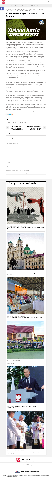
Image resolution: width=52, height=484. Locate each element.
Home (7, 5)
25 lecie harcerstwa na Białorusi (14, 362)
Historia (9, 271)
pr (42, 111)
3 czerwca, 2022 (39, 9)
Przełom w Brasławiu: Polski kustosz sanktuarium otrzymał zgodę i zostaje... (25, 452)
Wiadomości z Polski (23, 9)
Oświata (14, 360)
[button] (2, 8)
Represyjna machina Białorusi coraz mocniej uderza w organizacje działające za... (25, 228)
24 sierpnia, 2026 (10, 453)
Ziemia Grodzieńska (26, 271)
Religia (13, 271)
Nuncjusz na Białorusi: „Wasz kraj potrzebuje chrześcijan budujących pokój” (25, 317)
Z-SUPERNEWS (32, 9)
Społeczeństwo (14, 9)
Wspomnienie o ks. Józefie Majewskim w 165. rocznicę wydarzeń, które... (24, 273)
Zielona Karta (22, 122)
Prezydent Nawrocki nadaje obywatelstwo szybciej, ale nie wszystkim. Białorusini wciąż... (24, 407)
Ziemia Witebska (21, 316)
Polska (12, 122)
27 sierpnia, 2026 (10, 230)
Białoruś (12, 5)
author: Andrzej (10, 10)
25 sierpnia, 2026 (10, 318)
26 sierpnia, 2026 (10, 274)
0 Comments (27, 10)
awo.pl (44, 111)
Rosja (16, 122)
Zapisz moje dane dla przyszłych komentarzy (18, 170)
